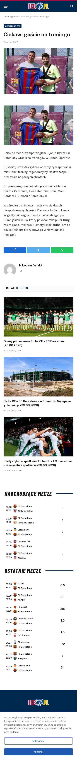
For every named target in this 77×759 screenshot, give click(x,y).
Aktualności (12, 26)
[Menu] (6, 6)
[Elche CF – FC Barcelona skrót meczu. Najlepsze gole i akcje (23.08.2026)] (38, 376)
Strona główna (11, 16)
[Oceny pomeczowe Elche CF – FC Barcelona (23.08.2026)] (38, 317)
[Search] (71, 6)
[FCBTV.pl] (38, 6)
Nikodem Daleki (30, 265)
